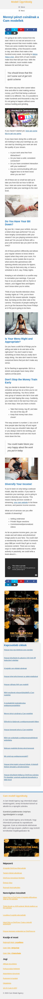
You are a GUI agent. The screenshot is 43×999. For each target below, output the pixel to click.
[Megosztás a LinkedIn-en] (8, 33)
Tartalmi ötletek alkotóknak (12, 873)
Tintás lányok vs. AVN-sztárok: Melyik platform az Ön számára (20, 907)
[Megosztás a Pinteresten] (21, 29)
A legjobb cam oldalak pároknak (15, 668)
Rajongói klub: (13, 942)
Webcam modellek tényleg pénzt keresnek (19, 748)
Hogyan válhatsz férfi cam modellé (16, 684)
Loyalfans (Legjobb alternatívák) (14, 915)
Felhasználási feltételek (11, 969)
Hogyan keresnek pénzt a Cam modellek (18, 730)
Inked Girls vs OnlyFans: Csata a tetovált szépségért (17, 923)
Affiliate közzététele (10, 964)
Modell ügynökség (21, 1)
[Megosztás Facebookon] (8, 29)
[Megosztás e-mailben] (14, 33)
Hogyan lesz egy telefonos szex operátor (18, 650)
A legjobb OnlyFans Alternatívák (14, 868)
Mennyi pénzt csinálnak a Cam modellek (18, 713)
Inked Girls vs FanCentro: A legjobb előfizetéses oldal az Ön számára (20, 898)
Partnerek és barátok (10, 978)
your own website (21, 502)
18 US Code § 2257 (10, 988)
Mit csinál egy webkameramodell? (16, 756)
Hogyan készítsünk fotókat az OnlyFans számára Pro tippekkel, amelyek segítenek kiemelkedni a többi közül (21, 777)
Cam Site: (11, 948)
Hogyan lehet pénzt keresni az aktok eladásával (21, 676)
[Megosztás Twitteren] (14, 29)
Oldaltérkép (7, 983)
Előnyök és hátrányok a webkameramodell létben (21, 722)
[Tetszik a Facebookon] (27, 29)
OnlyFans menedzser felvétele (14, 878)
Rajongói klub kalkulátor (11, 887)
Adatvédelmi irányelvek (11, 973)
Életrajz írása (7, 883)
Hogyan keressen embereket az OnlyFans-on (19, 931)
